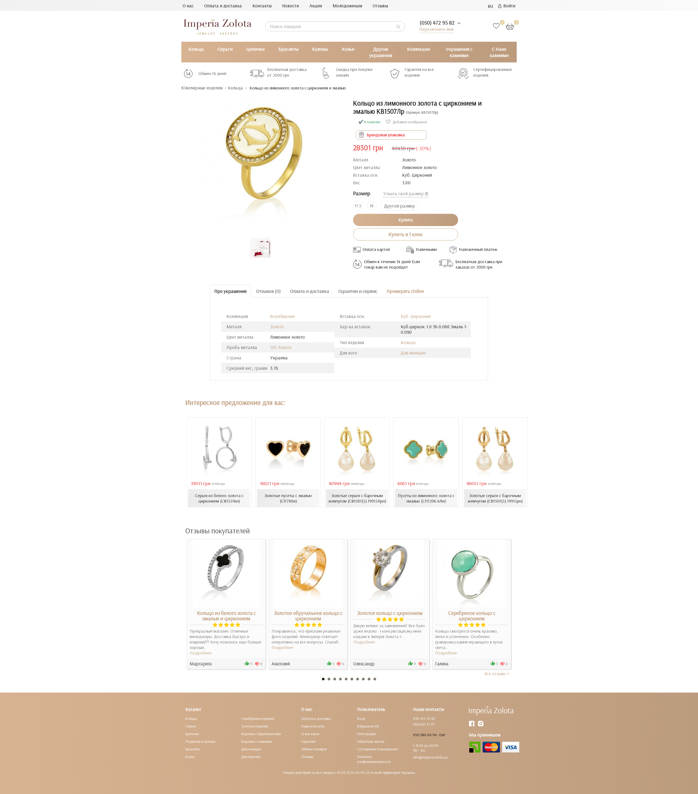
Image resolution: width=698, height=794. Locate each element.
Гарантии (308, 741)
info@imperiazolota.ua (430, 757)
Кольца (196, 49)
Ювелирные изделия (201, 88)
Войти (508, 5)
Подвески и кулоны (200, 741)
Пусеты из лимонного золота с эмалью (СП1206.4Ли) (426, 498)
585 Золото (280, 347)
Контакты (262, 5)
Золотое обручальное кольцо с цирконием (308, 616)
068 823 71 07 (424, 724)
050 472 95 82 (424, 718)
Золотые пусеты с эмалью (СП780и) (288, 498)
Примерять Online (405, 291)
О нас (188, 5)
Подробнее (201, 652)
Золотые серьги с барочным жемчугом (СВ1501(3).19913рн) (495, 498)
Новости (290, 5)
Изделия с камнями (256, 741)
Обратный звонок (370, 741)
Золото (277, 326)
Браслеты (288, 49)
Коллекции (418, 49)
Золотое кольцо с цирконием (390, 613)
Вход (361, 718)
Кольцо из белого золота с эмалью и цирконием (226, 616)
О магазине (310, 733)
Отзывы (380, 5)
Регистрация (366, 733)
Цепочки (255, 49)
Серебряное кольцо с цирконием (471, 616)
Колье (348, 49)
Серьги (225, 49)
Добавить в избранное (409, 121)
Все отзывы (495, 673)
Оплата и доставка (223, 5)
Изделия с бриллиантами (261, 733)
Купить (405, 219)
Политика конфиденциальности (374, 759)
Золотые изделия (254, 726)
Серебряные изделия (257, 718)
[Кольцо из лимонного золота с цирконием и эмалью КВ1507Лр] (263, 161)
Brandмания (282, 316)
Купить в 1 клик (406, 234)
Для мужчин (251, 756)
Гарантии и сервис (357, 291)
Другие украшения (380, 52)
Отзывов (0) (268, 291)
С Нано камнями (499, 52)
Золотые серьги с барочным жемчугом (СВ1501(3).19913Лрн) (357, 498)
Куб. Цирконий (416, 316)
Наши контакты (313, 726)
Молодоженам (347, 5)
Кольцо (408, 342)
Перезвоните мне (436, 29)
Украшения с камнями (459, 52)
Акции (315, 5)
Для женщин (413, 353)
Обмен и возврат (314, 749)
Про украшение (230, 291)
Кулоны (320, 49)
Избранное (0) (368, 726)
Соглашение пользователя (377, 749)
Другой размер (399, 206)
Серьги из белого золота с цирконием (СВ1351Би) (219, 498)
